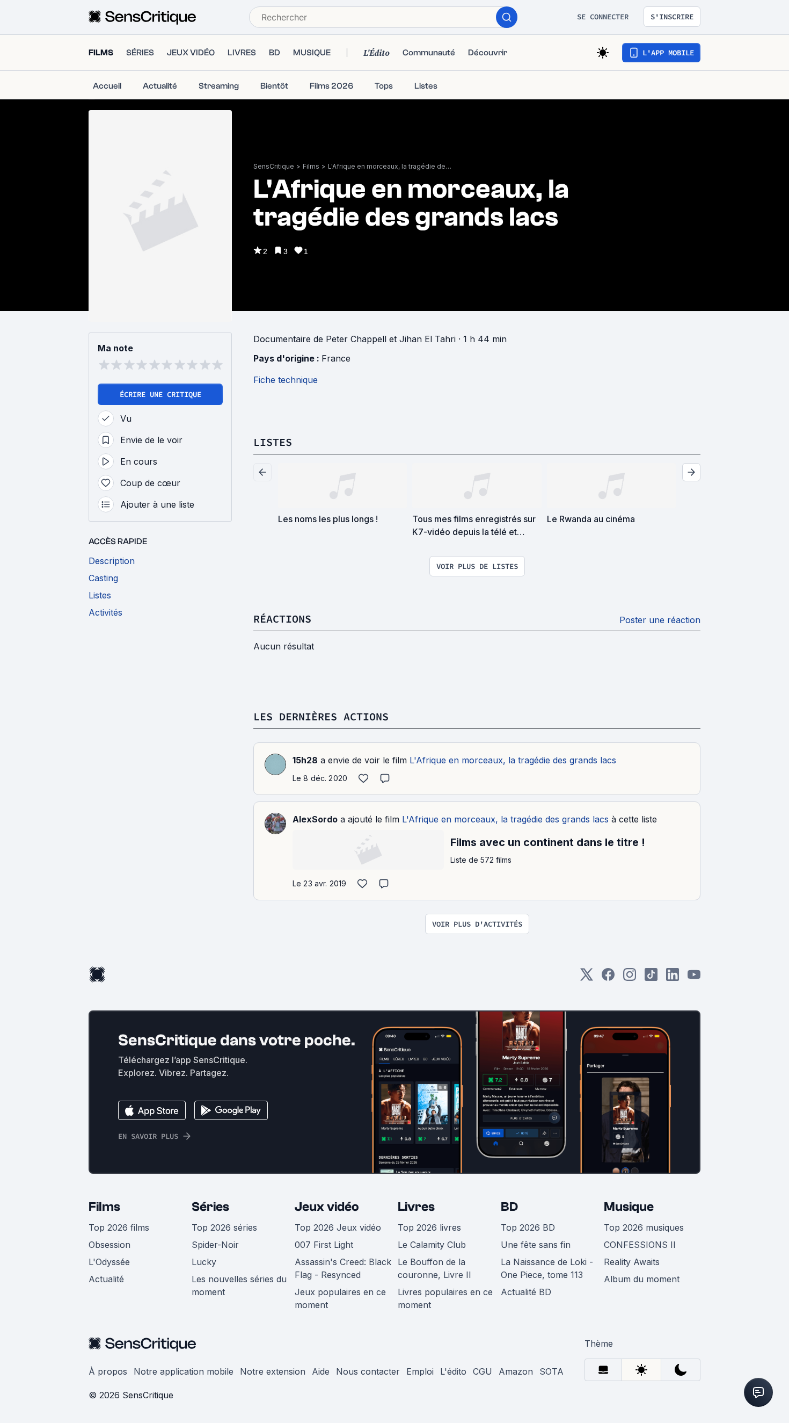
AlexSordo (315, 819)
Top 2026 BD (528, 1227)
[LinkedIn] (672, 978)
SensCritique (273, 166)
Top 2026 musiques (644, 1227)
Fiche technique (285, 379)
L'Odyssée (109, 1261)
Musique (629, 1207)
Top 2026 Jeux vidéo (338, 1227)
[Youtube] (694, 978)
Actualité (106, 1279)
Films (311, 166)
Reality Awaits (632, 1261)
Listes (272, 442)
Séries (210, 1207)
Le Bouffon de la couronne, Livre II (434, 1268)
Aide (321, 1371)
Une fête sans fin (536, 1244)
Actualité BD (526, 1292)
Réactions (282, 618)
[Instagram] (629, 978)
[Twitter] (586, 978)
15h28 (305, 760)
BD (509, 1207)
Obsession (109, 1244)
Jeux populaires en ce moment (340, 1298)
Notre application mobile (183, 1371)
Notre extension (272, 1371)
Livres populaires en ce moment (445, 1298)
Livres (416, 1207)
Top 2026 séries (224, 1227)
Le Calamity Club (432, 1244)
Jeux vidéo (327, 1207)
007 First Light (324, 1244)
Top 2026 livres (429, 1227)
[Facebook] (608, 978)
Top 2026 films (119, 1227)
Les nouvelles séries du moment (239, 1285)
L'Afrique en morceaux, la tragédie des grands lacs (389, 166)
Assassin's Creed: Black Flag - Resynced (343, 1268)
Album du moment (642, 1279)
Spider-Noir (215, 1244)
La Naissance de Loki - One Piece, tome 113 (547, 1268)
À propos (108, 1371)
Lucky (204, 1261)
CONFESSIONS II (640, 1244)
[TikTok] (651, 978)
